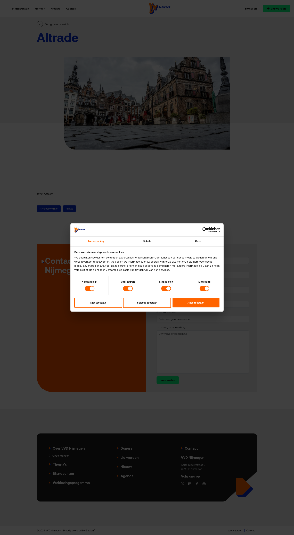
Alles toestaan (195, 302)
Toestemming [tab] (96, 241)
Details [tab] (147, 241)
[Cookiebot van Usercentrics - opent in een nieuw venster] (205, 229)
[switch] (128, 288)
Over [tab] (198, 241)
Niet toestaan (98, 302)
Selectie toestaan (147, 302)
